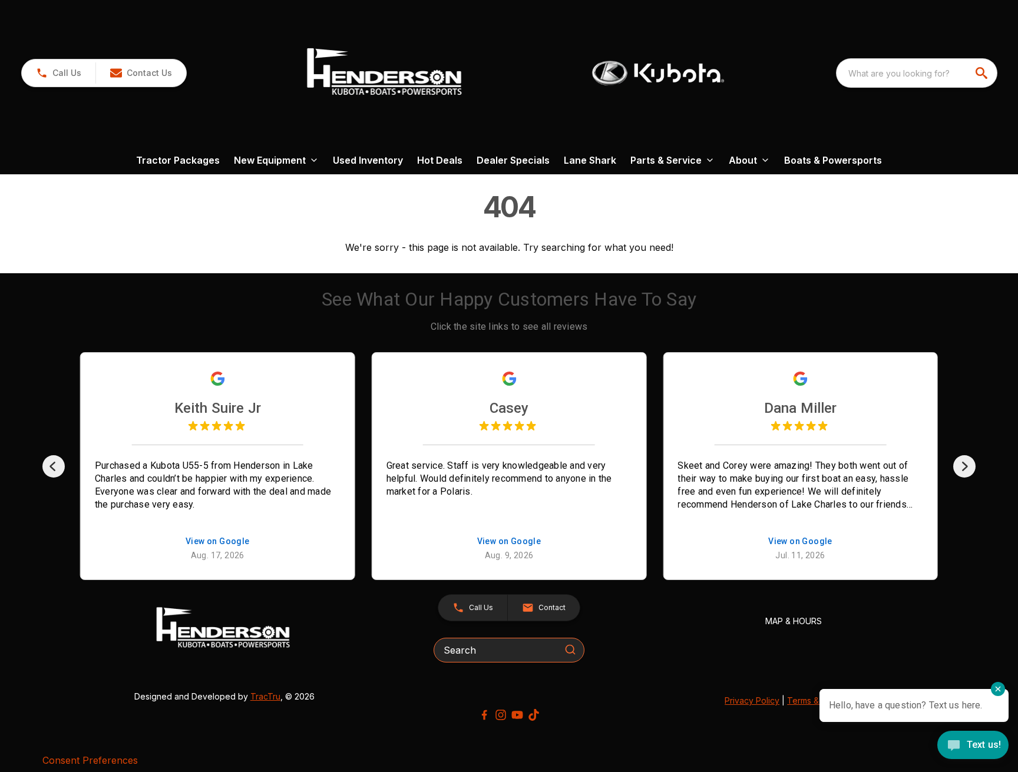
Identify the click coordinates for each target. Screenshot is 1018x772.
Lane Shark (590, 160)
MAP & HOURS (793, 621)
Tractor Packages (178, 160)
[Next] (964, 466)
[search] (983, 73)
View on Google (218, 541)
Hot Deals (439, 160)
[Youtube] (517, 715)
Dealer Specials (513, 160)
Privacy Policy (752, 700)
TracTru (265, 696)
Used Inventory (368, 160)
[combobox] (917, 73)
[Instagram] (501, 715)
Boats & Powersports (833, 160)
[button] (58, 73)
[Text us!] (973, 746)
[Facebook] (484, 715)
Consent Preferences (90, 760)
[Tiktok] (534, 715)
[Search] (570, 649)
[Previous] (53, 466)
